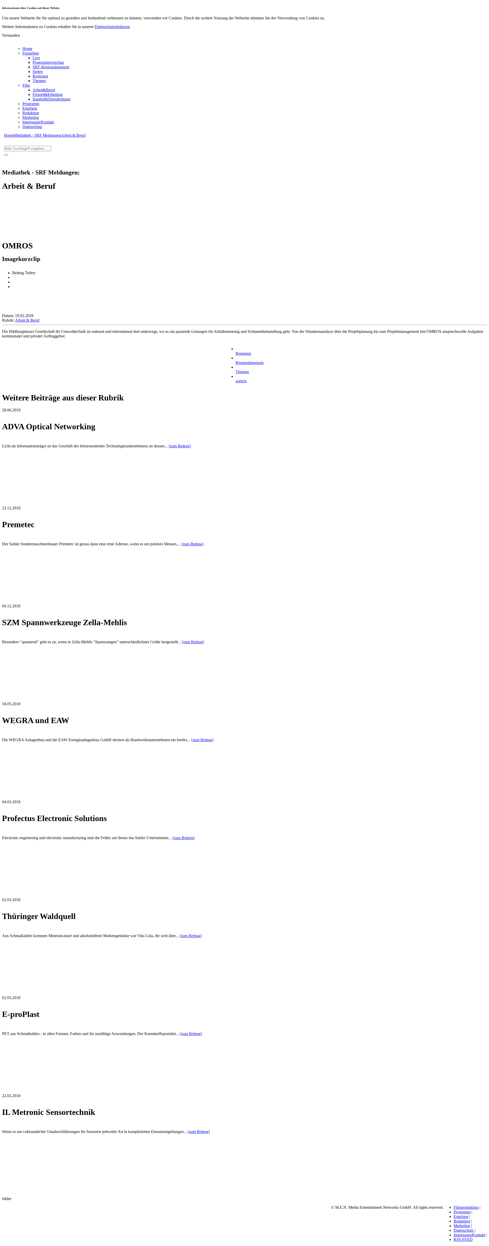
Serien (38, 71)
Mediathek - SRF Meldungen (37, 135)
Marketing (30, 117)
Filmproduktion (466, 1207)
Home (27, 48)
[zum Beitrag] (180, 446)
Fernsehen (30, 53)
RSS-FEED (463, 1239)
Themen (39, 81)
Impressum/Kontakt (38, 122)
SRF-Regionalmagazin (51, 67)
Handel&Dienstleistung (51, 99)
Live (36, 58)
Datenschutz (32, 126)
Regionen (40, 76)
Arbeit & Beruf (73, 135)
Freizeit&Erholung (48, 94)
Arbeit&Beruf (44, 90)
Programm (30, 104)
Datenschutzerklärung (112, 26)
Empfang (29, 108)
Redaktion (30, 113)
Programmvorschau (48, 62)
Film (26, 85)
